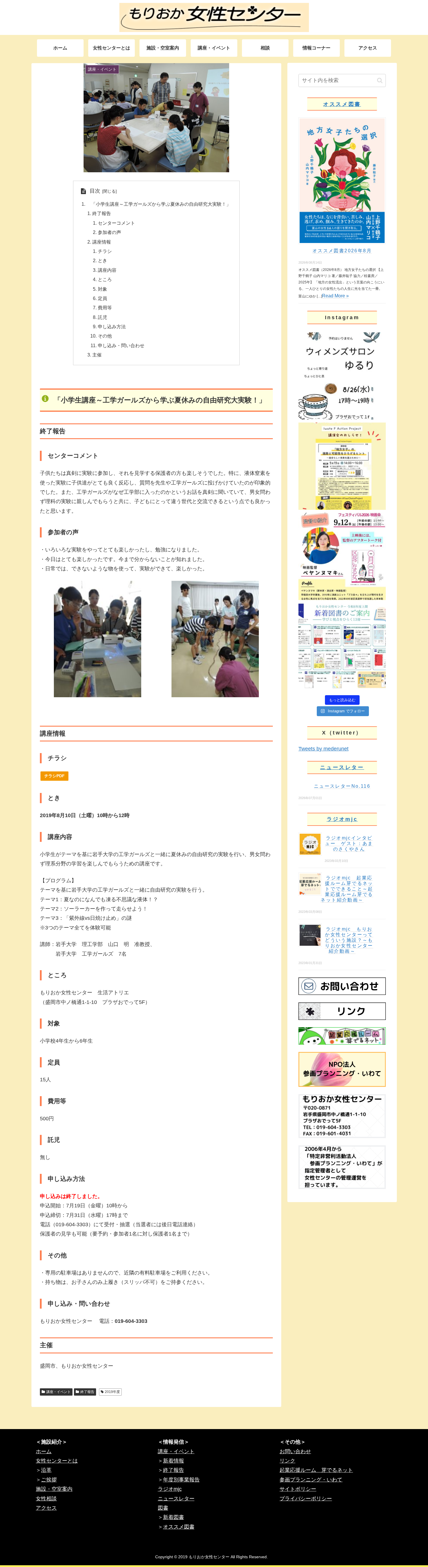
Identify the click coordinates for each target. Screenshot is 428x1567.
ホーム (44, 1451)
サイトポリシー (298, 1489)
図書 (163, 1508)
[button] (380, 80)
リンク (287, 1461)
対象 (102, 289)
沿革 (46, 1470)
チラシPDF (54, 775)
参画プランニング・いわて (311, 1480)
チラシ (105, 251)
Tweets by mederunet (323, 749)
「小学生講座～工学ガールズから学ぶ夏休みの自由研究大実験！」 (158, 204)
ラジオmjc (342, 819)
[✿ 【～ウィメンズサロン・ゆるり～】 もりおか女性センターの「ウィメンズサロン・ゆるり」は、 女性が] (342, 376)
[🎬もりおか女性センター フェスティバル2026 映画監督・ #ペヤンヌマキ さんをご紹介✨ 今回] (342, 556)
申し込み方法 (112, 326)
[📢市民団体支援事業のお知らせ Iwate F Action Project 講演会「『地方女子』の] (342, 466)
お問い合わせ (295, 1451)
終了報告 (101, 213)
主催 (97, 354)
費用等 (105, 307)
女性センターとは (57, 1461)
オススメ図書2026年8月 (342, 250)
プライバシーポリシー (306, 1499)
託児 (102, 317)
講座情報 (101, 241)
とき (102, 260)
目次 (95, 191)
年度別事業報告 (181, 1480)
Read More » (335, 295)
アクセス (46, 1508)
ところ (105, 279)
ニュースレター (342, 767)
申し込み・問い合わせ (121, 345)
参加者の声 (109, 232)
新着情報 (173, 1461)
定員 (102, 298)
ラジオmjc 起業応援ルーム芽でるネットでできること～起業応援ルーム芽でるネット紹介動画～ (347, 888)
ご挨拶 (49, 1480)
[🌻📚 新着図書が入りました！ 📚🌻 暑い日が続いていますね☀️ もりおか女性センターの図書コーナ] (342, 646)
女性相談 (46, 1499)
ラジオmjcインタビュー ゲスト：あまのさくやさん (349, 843)
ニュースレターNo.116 (342, 786)
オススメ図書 (342, 104)
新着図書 (173, 1517)
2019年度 (112, 1392)
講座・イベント (58, 1392)
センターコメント (116, 223)
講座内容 (107, 270)
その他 (105, 335)
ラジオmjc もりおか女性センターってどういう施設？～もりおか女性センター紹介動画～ (349, 940)
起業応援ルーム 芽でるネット (316, 1470)
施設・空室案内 (54, 1489)
